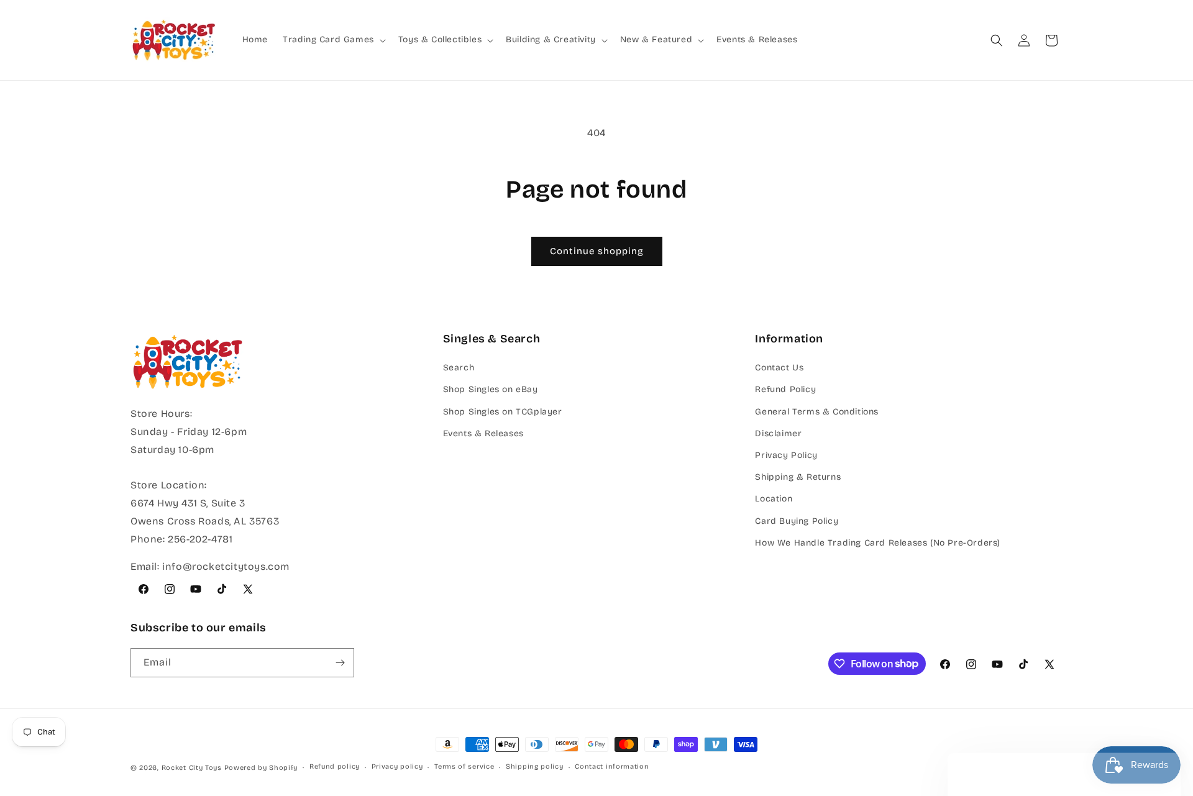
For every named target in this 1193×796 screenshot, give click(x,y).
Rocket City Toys (192, 768)
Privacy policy (397, 766)
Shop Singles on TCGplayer (502, 411)
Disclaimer (778, 433)
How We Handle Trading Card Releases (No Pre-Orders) (877, 543)
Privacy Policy (786, 455)
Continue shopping (597, 251)
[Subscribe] (340, 662)
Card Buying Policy (796, 521)
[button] (333, 40)
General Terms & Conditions (817, 411)
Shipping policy (535, 766)
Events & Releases (483, 433)
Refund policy (334, 766)
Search (459, 367)
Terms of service (464, 766)
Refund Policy (785, 389)
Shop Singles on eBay (490, 389)
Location (773, 498)
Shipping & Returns (798, 477)
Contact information (612, 766)
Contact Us (779, 367)
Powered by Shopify (261, 768)
